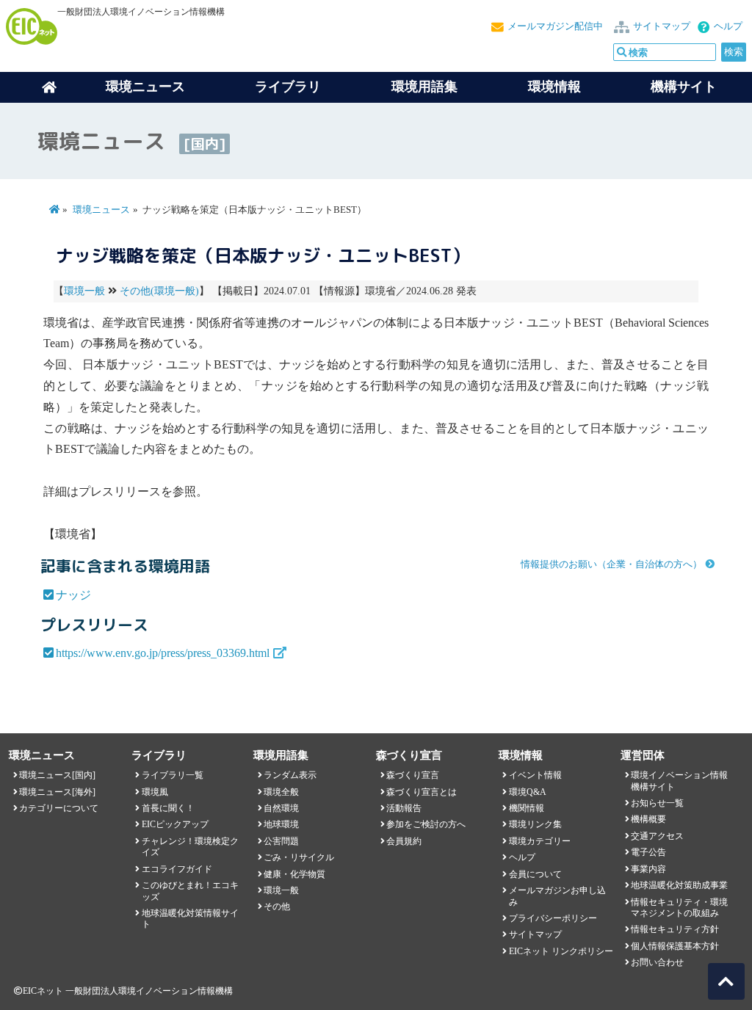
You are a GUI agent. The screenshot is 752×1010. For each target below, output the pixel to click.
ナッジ (73, 595)
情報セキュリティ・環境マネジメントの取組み (679, 907)
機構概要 (648, 819)
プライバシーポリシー (553, 918)
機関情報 (526, 808)
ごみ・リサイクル (299, 857)
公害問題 (281, 841)
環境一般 (84, 291)
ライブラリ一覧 (172, 775)
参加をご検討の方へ (426, 824)
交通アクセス (657, 836)
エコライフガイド (177, 869)
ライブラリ (288, 86)
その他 (277, 906)
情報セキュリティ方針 (675, 929)
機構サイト (684, 86)
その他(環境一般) (159, 291)
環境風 (155, 792)
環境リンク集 (535, 824)
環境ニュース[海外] (57, 792)
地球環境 (281, 824)
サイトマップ (661, 26)
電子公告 (648, 852)
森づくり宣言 (412, 775)
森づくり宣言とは (421, 792)
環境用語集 (424, 86)
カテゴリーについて (58, 808)
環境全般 (281, 792)
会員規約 (404, 841)
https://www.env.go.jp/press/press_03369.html (163, 653)
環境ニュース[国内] (57, 775)
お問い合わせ (657, 962)
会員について (535, 874)
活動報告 (404, 808)
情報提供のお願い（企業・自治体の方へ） (611, 564)
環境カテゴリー (540, 841)
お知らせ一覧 (657, 803)
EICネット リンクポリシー (561, 951)
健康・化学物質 (294, 874)
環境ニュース (101, 210)
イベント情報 (535, 775)
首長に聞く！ (168, 808)
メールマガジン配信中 (555, 26)
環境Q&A (527, 792)
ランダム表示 (290, 775)
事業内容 (648, 869)
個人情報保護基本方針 (675, 946)
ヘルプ (728, 26)
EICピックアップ (175, 824)
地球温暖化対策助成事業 (679, 885)
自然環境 (281, 808)
